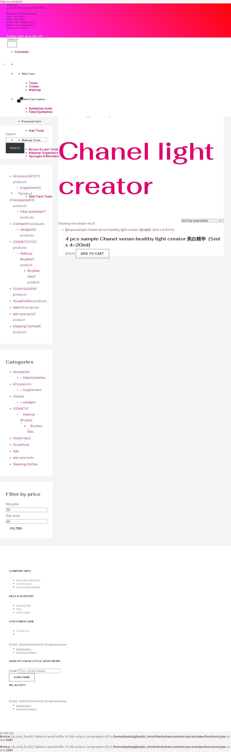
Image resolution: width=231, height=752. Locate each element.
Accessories (21, 372)
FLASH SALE (22, 438)
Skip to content (11, 1)
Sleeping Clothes (25, 464)
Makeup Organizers (43, 153)
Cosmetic (21, 52)
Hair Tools (36, 130)
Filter (16, 528)
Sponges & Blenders (44, 156)
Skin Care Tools (40, 196)
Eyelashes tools (40, 108)
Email (14, 671)
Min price (12, 504)
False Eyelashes (41, 112)
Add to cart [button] (92, 253)
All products (22, 384)
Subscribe (22, 677)
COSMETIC (21, 408)
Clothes (18, 396)
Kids (16, 451)
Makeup (35, 90)
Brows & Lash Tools (43, 149)
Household (21, 445)
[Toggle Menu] (12, 44)
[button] (12, 39)
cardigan (29, 402)
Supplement (32, 390)
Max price (13, 515)
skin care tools (23, 457)
